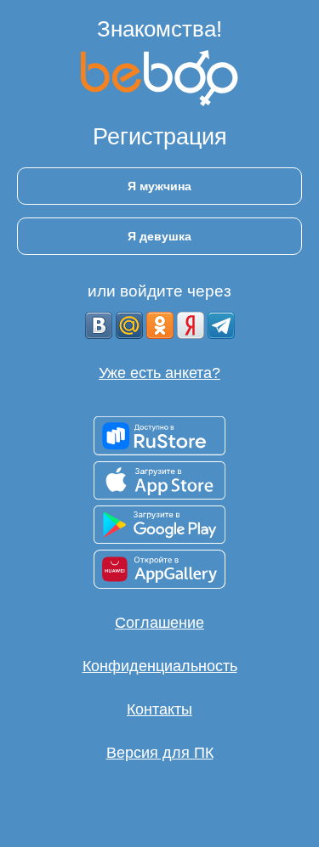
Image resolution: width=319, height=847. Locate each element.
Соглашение (159, 622)
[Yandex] (190, 325)
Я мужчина (159, 186)
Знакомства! (159, 29)
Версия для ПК (160, 752)
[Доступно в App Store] (159, 480)
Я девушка (159, 236)
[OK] (160, 325)
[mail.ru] (129, 325)
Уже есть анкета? (159, 372)
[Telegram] (221, 325)
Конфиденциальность (160, 666)
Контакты (159, 709)
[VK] (98, 325)
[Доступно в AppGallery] (159, 569)
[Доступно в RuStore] (159, 435)
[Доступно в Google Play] (159, 524)
